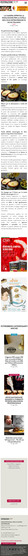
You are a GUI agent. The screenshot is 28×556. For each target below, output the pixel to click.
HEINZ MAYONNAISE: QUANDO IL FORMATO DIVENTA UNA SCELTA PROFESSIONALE (14, 400)
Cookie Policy (11, 537)
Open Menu (25, 2)
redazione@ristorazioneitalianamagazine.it (10, 535)
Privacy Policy (4, 537)
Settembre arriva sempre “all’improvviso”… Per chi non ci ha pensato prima (14, 440)
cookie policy (22, 551)
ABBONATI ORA (13, 501)
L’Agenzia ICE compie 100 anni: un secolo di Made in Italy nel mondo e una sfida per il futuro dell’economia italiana (14, 361)
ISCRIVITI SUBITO (8, 544)
